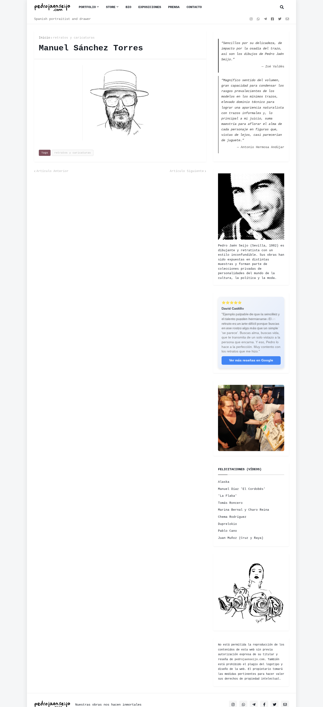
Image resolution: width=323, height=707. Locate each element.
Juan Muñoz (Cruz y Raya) (240, 538)
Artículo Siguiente (187, 171)
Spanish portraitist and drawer (62, 19)
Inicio (44, 38)
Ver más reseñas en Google (251, 360)
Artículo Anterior (52, 171)
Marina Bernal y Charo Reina (243, 510)
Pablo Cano (227, 531)
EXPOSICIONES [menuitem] (149, 7)
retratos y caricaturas (74, 38)
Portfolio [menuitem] (87, 7)
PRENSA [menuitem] (173, 7)
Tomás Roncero (230, 503)
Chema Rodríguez (232, 517)
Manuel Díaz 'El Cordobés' (241, 489)
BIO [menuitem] (128, 7)
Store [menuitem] (110, 7)
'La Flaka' (227, 496)
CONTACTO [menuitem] (194, 7)
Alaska (223, 482)
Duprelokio (227, 524)
